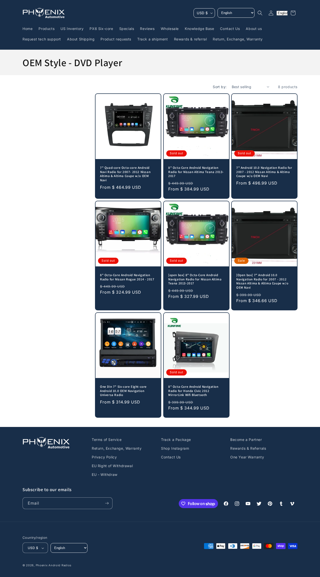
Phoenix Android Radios (54, 565)
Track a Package (176, 439)
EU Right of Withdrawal (112, 466)
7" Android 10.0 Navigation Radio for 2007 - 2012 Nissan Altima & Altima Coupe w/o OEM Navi (264, 172)
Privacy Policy (104, 457)
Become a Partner (246, 439)
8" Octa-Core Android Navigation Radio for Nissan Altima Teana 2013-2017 (196, 172)
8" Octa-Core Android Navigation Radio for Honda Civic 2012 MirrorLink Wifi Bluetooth (193, 391)
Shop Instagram (175, 448)
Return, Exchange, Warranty (117, 448)
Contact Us (171, 457)
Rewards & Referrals (248, 448)
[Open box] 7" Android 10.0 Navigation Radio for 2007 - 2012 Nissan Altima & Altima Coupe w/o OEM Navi (262, 281)
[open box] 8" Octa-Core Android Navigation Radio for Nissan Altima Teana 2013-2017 (195, 279)
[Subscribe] (106, 503)
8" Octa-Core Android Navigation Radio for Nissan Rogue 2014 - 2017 (127, 277)
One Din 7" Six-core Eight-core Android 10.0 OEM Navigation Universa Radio (123, 391)
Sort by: (219, 87)
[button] (260, 12)
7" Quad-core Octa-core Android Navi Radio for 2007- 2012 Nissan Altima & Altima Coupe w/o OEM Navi (125, 174)
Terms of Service (107, 439)
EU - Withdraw (105, 475)
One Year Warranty (247, 457)
